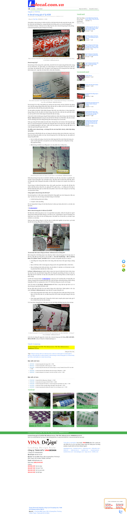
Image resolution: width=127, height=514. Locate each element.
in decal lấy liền (36, 355)
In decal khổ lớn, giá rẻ (40, 407)
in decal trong (52, 355)
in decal (54, 353)
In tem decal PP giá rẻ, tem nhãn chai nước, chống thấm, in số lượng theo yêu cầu (91, 113)
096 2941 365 (31, 470)
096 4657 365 (31, 468)
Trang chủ (30, 12)
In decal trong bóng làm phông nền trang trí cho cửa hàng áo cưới (49, 387)
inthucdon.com (95, 448)
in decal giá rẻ (60, 353)
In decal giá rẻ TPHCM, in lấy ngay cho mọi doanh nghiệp (87, 407)
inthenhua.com (87, 448)
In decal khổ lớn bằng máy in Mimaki (43, 380)
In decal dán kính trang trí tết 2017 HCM (44, 382)
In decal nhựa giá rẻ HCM (63, 407)
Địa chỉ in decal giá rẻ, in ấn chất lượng (87, 426)
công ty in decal (35, 353)
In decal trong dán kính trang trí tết (42, 364)
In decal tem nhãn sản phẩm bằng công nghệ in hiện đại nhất (48, 385)
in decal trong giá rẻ (61, 355)
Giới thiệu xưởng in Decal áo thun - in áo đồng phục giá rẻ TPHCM (91, 37)
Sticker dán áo (88, 75)
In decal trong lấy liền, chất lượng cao (43, 365)
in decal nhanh (44, 355)
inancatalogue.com (79, 451)
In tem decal (39, 9)
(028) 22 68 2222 (38, 462)
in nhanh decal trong (45, 357)
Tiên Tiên (35, 19)
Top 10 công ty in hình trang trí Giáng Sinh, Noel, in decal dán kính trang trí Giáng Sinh (91, 46)
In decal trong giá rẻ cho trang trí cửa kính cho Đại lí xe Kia (48, 372)
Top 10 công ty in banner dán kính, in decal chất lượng (91, 63)
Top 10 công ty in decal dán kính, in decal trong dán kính (91, 54)
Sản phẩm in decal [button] (93, 9)
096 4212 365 (31, 472)
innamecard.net (95, 450)
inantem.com (84, 450)
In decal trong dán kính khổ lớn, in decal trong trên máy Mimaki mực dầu (51, 383)
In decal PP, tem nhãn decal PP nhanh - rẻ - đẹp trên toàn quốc (39, 425)
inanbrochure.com (68, 451)
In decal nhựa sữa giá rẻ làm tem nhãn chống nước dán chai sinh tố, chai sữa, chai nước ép (91, 122)
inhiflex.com (95, 451)
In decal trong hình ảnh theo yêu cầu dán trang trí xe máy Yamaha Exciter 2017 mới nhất (54, 367)
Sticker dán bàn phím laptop (91, 84)
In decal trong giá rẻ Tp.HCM (39, 14)
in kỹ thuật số (36, 357)
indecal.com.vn (75, 450)
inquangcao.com (67, 448)
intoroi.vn (65, 450)
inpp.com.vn (88, 451)
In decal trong (37, 11)
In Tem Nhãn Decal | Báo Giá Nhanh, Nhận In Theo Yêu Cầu (92, 18)
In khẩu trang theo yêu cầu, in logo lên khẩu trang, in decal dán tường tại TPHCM (92, 28)
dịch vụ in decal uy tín (45, 353)
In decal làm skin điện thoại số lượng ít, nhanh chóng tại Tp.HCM (92, 104)
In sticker (33, 9)
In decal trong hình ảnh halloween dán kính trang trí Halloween (48, 370)
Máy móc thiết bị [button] (83, 9)
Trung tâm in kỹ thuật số (70, 442)
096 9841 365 (31, 466)
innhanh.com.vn (77, 448)
